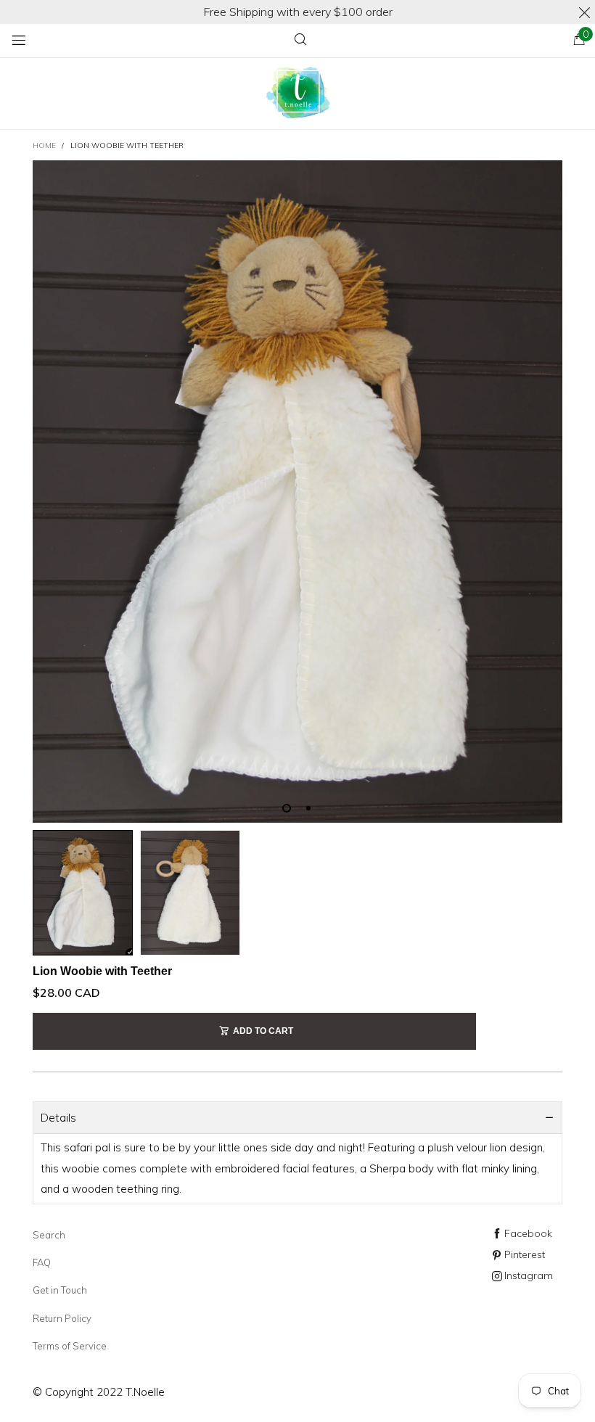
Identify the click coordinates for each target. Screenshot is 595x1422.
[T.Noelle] (297, 94)
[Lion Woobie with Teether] (297, 491)
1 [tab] (286, 808)
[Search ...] (300, 40)
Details (58, 1118)
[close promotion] (584, 12)
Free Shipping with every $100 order (298, 11)
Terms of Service (70, 1346)
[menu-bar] (18, 40)
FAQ (42, 1262)
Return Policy (62, 1318)
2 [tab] (308, 808)
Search (49, 1235)
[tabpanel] (297, 491)
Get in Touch (60, 1290)
